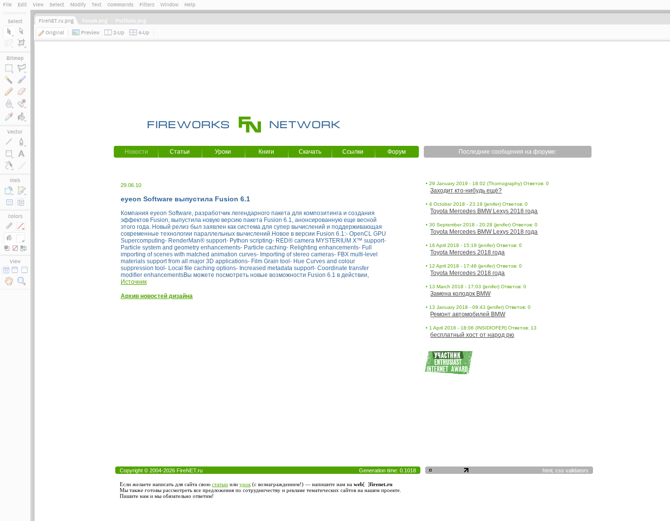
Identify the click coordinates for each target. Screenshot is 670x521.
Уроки (223, 151)
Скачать (310, 151)
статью (220, 484)
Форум (396, 151)
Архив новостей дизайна (157, 296)
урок (245, 484)
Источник (134, 281)
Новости (136, 151)
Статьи (180, 151)
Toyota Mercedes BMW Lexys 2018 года (484, 211)
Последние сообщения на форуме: (508, 151)
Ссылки (352, 151)
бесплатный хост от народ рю (472, 334)
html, (548, 470)
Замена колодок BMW (460, 293)
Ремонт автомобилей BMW (467, 314)
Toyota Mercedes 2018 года (467, 252)
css (559, 470)
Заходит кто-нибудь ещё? (466, 190)
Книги (266, 151)
